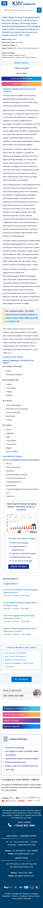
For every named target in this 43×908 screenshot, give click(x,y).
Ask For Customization (14, 714)
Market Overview (22, 63)
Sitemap (27, 898)
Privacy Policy (17, 898)
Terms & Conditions (20, 896)
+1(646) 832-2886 (15, 696)
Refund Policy (34, 896)
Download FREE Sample (22, 78)
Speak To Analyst (11, 720)
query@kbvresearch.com (24, 854)
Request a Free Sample (16, 708)
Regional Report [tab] (11, 584)
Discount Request (11, 726)
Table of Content (21, 68)
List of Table (21, 73)
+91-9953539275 (18, 851)
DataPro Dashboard (21, 84)
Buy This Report (22, 679)
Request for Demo (19, 566)
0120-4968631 (32, 851)
